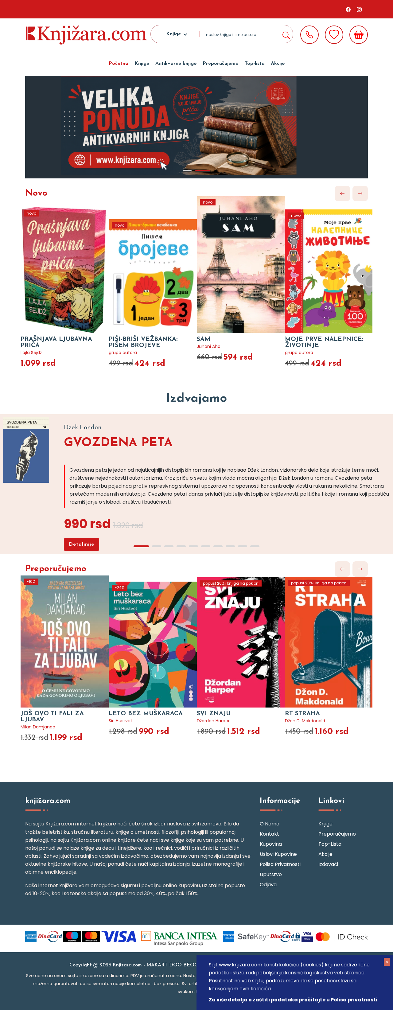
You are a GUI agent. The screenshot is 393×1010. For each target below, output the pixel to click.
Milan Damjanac (38, 727)
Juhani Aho (208, 346)
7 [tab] (218, 546)
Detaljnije (81, 544)
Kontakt (269, 833)
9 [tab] (242, 546)
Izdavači (328, 864)
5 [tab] (193, 546)
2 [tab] (202, 171)
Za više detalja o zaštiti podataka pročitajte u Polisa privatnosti (293, 999)
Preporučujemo (221, 63)
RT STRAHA (302, 714)
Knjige (141, 63)
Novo (36, 193)
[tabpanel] (196, 127)
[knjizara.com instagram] (359, 9)
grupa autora (123, 352)
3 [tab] (168, 546)
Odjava (268, 884)
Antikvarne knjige (175, 63)
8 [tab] (230, 546)
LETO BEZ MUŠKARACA (146, 714)
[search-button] (285, 34)
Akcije (278, 63)
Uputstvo (271, 874)
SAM (203, 339)
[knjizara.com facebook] (348, 9)
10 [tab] (254, 546)
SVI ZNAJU (214, 714)
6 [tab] (205, 546)
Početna (118, 63)
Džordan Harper (213, 721)
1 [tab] (187, 171)
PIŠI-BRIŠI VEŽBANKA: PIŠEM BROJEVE (143, 342)
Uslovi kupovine (278, 854)
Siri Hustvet (120, 721)
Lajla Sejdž (31, 352)
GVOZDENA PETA (118, 443)
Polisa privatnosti (280, 864)
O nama (269, 823)
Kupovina (271, 844)
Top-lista (255, 63)
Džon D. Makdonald (305, 721)
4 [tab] (181, 546)
